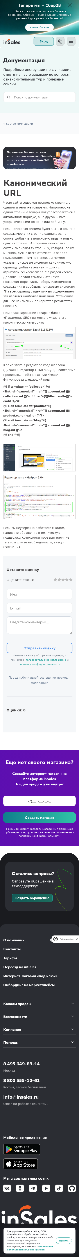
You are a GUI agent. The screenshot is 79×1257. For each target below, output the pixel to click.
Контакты (12, 949)
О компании (14, 940)
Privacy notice (67, 939)
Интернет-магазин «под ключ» (30, 976)
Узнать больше (39, 27)
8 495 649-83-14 (21, 1063)
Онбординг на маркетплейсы (29, 985)
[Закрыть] (70, 6)
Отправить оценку (39, 648)
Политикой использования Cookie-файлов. (30, 1248)
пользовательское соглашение (45, 659)
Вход (44, 41)
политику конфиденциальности (39, 664)
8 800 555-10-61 (21, 1080)
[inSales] (12, 41)
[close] (77, 939)
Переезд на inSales (19, 967)
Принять (63, 1240)
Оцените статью (20, 580)
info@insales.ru (21, 1097)
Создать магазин (39, 817)
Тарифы (10, 958)
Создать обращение (32, 898)
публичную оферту (17, 832)
